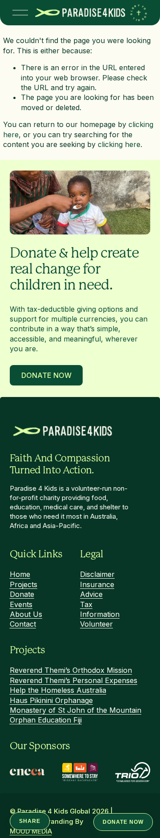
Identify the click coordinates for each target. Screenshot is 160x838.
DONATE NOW (123, 822)
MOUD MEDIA (31, 831)
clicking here (119, 144)
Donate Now (46, 375)
